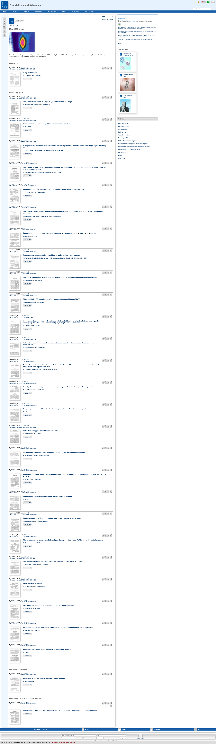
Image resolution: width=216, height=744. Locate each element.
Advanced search (141, 738)
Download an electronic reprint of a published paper (134, 147)
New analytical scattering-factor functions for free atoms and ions (48, 605)
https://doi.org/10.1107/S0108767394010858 (23, 142)
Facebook (157, 729)
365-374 (26, 447)
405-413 (26, 556)
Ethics (120, 155)
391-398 (26, 513)
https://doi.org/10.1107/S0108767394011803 (22, 69)
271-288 (26, 162)
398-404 (26, 535)
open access (89, 12)
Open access (122, 152)
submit (64, 12)
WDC (213, 2)
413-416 (26, 578)
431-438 (26, 622)
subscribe (76, 12)
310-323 (26, 272)
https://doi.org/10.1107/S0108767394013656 (23, 646)
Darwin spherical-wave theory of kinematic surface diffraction (46, 124)
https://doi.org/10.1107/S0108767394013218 (23, 405)
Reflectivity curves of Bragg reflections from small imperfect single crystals (52, 518)
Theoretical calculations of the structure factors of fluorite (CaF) (51, 299)
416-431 (26, 600)
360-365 (26, 425)
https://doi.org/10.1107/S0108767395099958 (23, 704)
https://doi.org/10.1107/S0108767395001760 (23, 675)
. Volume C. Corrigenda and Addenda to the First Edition (60, 710)
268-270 (26, 140)
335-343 (26, 338)
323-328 (26, 294)
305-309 (26, 250)
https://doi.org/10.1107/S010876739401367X (23, 471)
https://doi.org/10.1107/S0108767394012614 (23, 229)
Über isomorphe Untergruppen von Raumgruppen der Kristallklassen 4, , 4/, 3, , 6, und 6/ (59, 233)
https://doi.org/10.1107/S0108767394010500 (23, 98)
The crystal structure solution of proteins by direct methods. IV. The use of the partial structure (63, 540)
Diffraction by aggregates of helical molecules (41, 431)
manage (72, 742)
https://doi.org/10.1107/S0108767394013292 (23, 602)
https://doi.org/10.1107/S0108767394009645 (23, 208)
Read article (27, 79)
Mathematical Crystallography (128, 54)
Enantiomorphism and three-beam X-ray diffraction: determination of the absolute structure (58, 627)
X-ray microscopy (30, 73)
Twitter (124, 729)
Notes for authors (123, 123)
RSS (199, 729)
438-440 (26, 644)
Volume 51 (104, 19)
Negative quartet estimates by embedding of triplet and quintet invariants (51, 255)
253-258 (26, 96)
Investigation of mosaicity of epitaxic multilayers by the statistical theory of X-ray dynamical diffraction (62, 387)
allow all (54, 742)
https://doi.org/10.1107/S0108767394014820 (23, 514)
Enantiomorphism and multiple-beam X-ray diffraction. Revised (47, 649)
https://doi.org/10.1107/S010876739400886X (23, 164)
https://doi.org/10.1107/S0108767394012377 (23, 361)
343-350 (26, 360)
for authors (39, 12)
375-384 (26, 469)
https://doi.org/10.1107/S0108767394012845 (23, 427)
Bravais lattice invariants (32, 584)
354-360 (26, 404)
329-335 (26, 316)
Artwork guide (122, 129)
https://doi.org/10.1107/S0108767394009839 (23, 580)
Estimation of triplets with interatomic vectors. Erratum (44, 678)
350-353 (26, 382)
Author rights (122, 158)
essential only (63, 742)
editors (26, 12)
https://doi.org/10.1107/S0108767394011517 (22, 317)
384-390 (26, 491)
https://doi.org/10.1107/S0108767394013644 (23, 624)
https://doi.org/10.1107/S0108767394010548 (23, 120)
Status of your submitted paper (127, 141)
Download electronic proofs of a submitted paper (133, 144)
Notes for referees (123, 126)
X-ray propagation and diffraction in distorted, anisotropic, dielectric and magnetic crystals (58, 409)
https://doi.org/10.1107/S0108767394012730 (23, 536)
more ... (120, 43)
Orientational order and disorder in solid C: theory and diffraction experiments (54, 452)
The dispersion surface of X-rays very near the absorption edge (47, 102)
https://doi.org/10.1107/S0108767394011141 (22, 558)
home (5, 12)
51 (22, 67)
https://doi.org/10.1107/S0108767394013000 (23, 383)
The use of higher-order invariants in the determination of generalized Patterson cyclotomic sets (60, 277)
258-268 (26, 118)
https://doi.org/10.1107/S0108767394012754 (23, 251)
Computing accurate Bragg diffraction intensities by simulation (47, 496)
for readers (52, 12)
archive (16, 12)
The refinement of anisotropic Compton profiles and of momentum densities (52, 562)
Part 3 (111, 19)
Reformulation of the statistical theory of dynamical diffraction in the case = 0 (53, 189)
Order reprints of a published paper (129, 149)
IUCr (203, 2)
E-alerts (87, 729)
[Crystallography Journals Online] (199, 2)
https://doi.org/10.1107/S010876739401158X (23, 339)
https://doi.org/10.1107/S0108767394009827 (23, 273)
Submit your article (124, 135)
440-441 (26, 673)
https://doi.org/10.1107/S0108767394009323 (23, 492)
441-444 (26, 702)
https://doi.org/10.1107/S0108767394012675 (23, 295)
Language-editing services (126, 138)
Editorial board (122, 132)
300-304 (26, 228)
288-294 (26, 184)
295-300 (26, 206)
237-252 (26, 67)
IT (208, 2)
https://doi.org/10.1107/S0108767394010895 (23, 186)
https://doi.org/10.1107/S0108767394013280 (23, 449)
